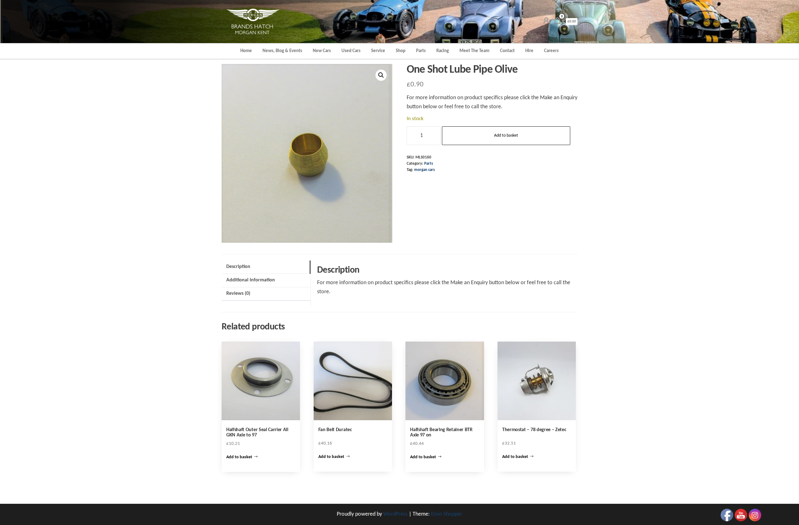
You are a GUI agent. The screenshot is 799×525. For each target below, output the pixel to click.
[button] (381, 75)
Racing (442, 51)
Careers (551, 51)
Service (378, 51)
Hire (529, 51)
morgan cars (424, 170)
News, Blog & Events (282, 51)
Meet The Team (474, 51)
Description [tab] (238, 266)
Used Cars (350, 51)
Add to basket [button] (239, 457)
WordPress (395, 514)
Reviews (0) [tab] (238, 293)
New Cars (322, 51)
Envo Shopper (446, 514)
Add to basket (506, 135)
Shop (400, 51)
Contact (507, 51)
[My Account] (546, 21)
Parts (421, 51)
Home (246, 51)
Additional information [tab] (250, 280)
